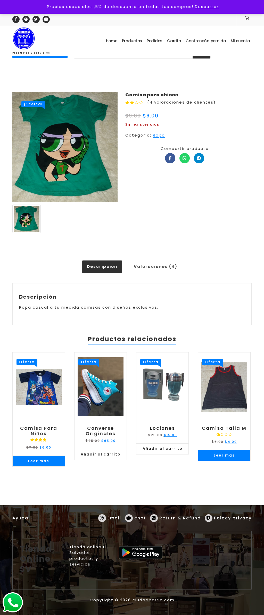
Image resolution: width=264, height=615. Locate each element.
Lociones (162, 428)
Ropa (159, 135)
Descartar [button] (207, 6)
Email (114, 518)
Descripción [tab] (102, 266)
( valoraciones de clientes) (181, 102)
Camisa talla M (224, 428)
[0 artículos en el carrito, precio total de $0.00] (247, 18)
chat (140, 518)
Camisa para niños (38, 430)
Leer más (38, 461)
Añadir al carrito (101, 454)
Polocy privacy (233, 518)
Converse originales (101, 430)
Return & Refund (180, 518)
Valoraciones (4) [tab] (155, 266)
